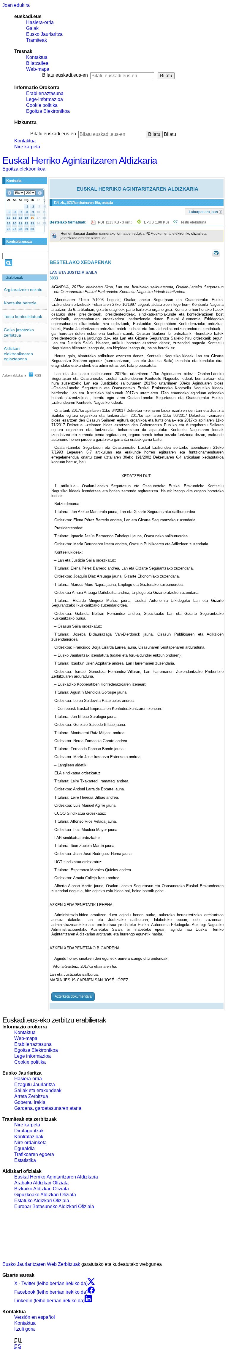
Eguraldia (24, 1148)
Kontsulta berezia (20, 302)
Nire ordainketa (30, 1142)
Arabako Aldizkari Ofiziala (41, 1182)
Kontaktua (37, 57)
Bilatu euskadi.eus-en (65, 75)
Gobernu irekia (29, 1102)
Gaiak (32, 28)
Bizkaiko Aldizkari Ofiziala (41, 1188)
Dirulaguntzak (29, 1130)
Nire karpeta (27, 146)
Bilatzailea (37, 63)
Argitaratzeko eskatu (23, 289)
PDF (115, 222)
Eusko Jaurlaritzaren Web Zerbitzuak (41, 1264)
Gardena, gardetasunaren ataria (47, 1108)
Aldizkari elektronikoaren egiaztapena (18, 353)
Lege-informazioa (44, 99)
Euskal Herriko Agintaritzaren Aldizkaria (79, 160)
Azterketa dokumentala (73, 996)
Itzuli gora (24, 1329)
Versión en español (34, 1317)
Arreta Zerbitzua (31, 1096)
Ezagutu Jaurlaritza (34, 1084)
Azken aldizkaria (14, 375)
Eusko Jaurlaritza (44, 34)
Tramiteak (36, 40)
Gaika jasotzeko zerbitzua (19, 332)
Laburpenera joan (203, 212)
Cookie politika (42, 105)
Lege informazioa (32, 1056)
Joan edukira (16, 5)
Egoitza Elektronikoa (48, 111)
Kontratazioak (28, 1136)
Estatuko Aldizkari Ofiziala (41, 1200)
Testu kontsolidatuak (23, 316)
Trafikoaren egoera (34, 1154)
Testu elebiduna (193, 222)
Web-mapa (37, 69)
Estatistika (25, 1160)
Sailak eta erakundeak (37, 1090)
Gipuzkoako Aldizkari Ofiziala (45, 1194)
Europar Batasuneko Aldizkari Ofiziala (54, 1206)
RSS (37, 375)
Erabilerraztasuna (45, 93)
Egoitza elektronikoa (23, 168)
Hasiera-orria (40, 22)
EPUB (156, 222)
